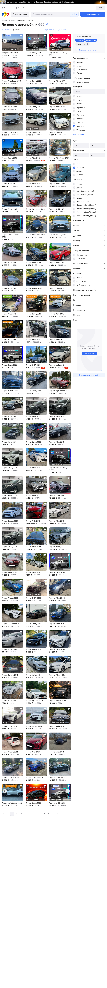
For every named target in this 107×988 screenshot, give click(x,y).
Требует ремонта (83, 285)
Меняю (79, 73)
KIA (77, 111)
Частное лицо (82, 255)
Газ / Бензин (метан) (84, 194)
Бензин (79, 184)
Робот (78, 164)
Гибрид (79, 198)
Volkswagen (81, 130)
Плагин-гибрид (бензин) (86, 205)
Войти (100, 8)
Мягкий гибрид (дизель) (86, 216)
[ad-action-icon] (21, 36)
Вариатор (80, 167)
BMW (78, 96)
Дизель (79, 187)
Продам (79, 62)
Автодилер (80, 258)
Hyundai (79, 107)
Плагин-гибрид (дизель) (86, 209)
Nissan (79, 119)
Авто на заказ (81, 69)
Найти (74, 14)
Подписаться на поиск (87, 50)
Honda (79, 104)
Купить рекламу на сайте (89, 375)
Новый (79, 278)
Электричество (82, 202)
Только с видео (82, 82)
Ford (78, 100)
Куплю (79, 66)
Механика (80, 174)
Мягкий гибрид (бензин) (86, 212)
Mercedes (80, 115)
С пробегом (81, 281)
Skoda (78, 122)
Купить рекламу (89, 353)
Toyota (79, 126)
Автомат (79, 171)
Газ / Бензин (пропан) (85, 191)
